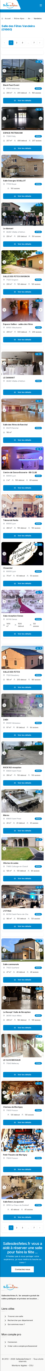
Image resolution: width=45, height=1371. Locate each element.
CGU (31, 1365)
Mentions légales (19, 1365)
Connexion (12, 1342)
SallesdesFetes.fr (24, 1359)
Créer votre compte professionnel (22, 1346)
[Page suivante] (40, 42)
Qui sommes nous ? (16, 1324)
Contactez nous (22, 1269)
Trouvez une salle (15, 1316)
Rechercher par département (20, 1320)
